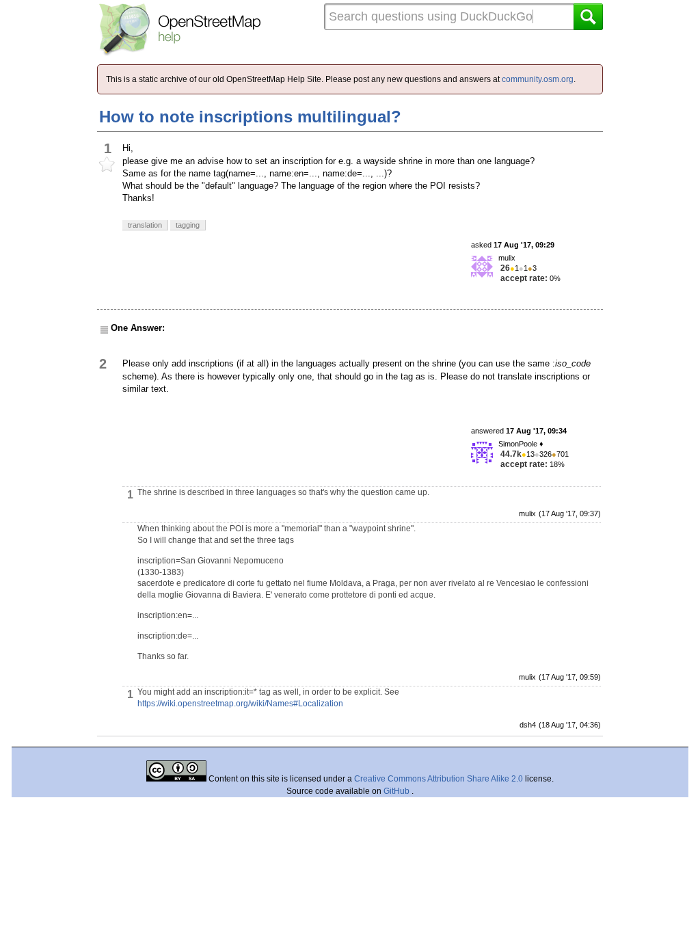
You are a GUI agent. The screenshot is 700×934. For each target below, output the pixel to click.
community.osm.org (538, 79)
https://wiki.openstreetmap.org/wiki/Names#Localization (240, 703)
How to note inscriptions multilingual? (250, 116)
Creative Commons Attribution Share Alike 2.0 (438, 779)
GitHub (397, 791)
